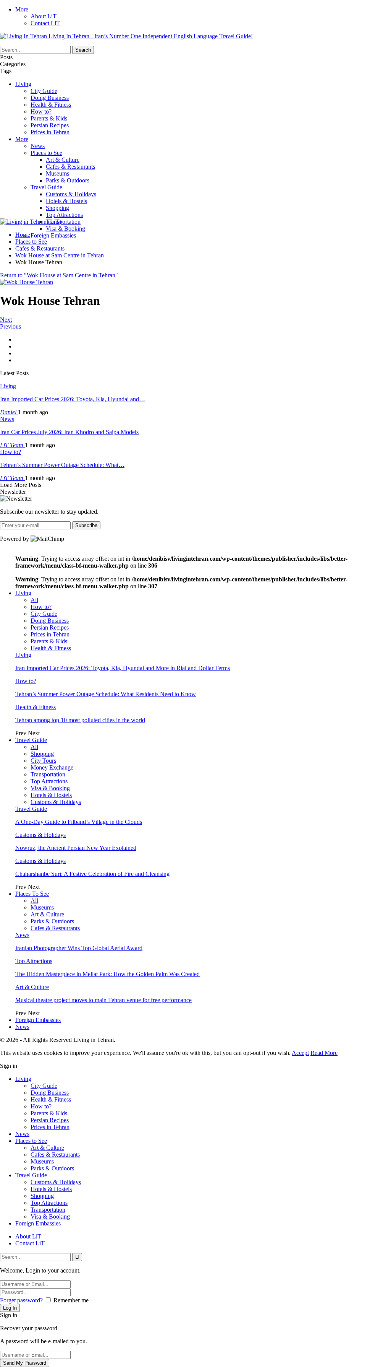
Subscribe (86, 525)
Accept (300, 1053)
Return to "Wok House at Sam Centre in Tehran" (59, 275)
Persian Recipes (50, 125)
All (34, 600)
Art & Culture (62, 159)
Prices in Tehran (50, 132)
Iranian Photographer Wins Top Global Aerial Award (78, 948)
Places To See (32, 893)
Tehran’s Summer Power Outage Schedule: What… (62, 465)
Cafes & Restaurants (70, 166)
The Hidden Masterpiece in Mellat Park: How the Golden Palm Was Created (107, 974)
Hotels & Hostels (66, 201)
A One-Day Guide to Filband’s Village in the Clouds (78, 822)
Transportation (63, 221)
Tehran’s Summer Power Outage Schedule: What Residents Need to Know (105, 694)
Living (23, 84)
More (21, 9)
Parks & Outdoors (67, 180)
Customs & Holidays (71, 194)
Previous (10, 326)
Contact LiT (45, 23)
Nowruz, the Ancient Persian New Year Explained (75, 848)
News (38, 146)
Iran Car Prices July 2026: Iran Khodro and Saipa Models (69, 432)
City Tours (43, 760)
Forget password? (21, 1300)
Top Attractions (64, 215)
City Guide (44, 91)
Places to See (46, 153)
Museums (57, 173)
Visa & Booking (65, 228)
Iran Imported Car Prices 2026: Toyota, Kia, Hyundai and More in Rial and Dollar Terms (122, 668)
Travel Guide (46, 187)
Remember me (71, 1300)
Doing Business (50, 97)
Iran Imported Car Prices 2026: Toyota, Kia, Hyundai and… (72, 399)
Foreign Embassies (53, 235)
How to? (41, 111)
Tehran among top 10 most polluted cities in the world (80, 720)
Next (6, 319)
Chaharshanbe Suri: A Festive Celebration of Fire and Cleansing (92, 874)
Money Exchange (52, 767)
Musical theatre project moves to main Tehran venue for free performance (103, 1000)
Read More (324, 1053)
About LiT (44, 16)
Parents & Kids (49, 118)
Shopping (57, 208)
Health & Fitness (51, 104)
